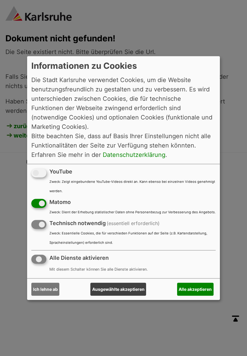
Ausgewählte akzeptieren (118, 289)
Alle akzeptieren (195, 289)
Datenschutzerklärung (134, 154)
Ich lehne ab (45, 289)
